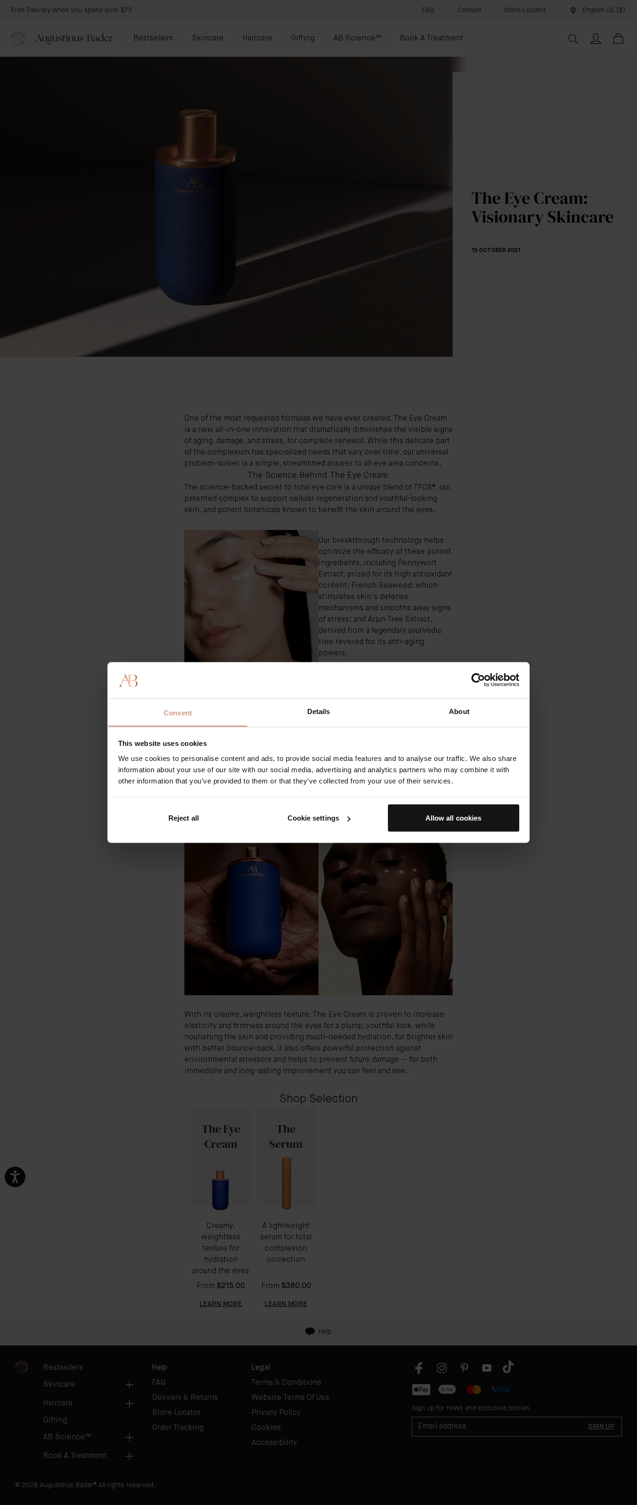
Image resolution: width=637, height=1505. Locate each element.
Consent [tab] (178, 712)
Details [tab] (318, 711)
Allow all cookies (453, 818)
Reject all (183, 818)
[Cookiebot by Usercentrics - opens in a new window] (478, 680)
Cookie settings (314, 818)
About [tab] (459, 711)
